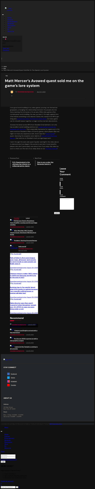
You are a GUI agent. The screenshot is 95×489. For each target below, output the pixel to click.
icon (3, 4)
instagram (14, 381)
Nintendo (7, 440)
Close (3, 451)
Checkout (6, 50)
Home (5, 66)
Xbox (6, 444)
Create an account (7, 481)
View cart (6, 48)
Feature (7, 436)
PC (5, 446)
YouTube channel (51, 149)
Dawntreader (50, 134)
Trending (16, 218)
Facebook (14, 374)
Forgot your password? (9, 460)
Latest (28, 218)
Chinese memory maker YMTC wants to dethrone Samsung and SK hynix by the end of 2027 (23, 275)
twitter (13, 377)
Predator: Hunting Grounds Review (25, 240)
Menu (6, 427)
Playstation (8, 442)
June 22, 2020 (30, 227)
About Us (7, 448)
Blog (5, 68)
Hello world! (22, 246)
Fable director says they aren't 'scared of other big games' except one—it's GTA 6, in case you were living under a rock (23, 306)
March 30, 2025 (22, 250)
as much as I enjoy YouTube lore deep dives (31, 119)
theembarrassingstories (25, 92)
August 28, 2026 (32, 268)
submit (57, 213)
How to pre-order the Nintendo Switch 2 (45, 163)
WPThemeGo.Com (56, 424)
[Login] (6, 54)
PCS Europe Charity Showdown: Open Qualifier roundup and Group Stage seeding (23, 223)
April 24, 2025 (41, 92)
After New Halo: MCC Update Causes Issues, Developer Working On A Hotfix (23, 232)
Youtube (13, 385)
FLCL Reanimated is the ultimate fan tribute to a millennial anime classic (21, 164)
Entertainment (9, 438)
